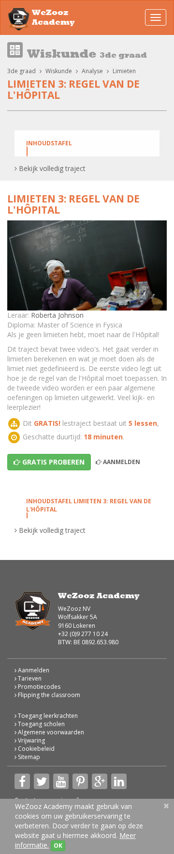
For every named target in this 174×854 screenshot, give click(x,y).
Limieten (124, 71)
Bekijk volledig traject (51, 168)
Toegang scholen (40, 724)
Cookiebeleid (35, 749)
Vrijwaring (30, 740)
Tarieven (29, 678)
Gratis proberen (52, 461)
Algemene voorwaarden (50, 732)
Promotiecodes (38, 687)
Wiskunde (58, 71)
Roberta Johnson (57, 315)
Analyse (92, 71)
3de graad (21, 71)
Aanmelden (121, 462)
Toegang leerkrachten (47, 716)
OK (58, 845)
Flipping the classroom (48, 695)
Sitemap (28, 757)
